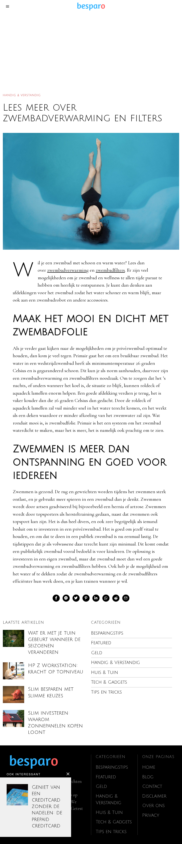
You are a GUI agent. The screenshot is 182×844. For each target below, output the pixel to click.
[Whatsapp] (105, 598)
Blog (148, 777)
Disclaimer (154, 796)
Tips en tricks (106, 692)
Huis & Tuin (104, 672)
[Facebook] (56, 598)
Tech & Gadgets (109, 682)
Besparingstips (107, 633)
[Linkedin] (96, 598)
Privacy (150, 815)
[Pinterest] (86, 598)
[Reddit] (115, 598)
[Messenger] (66, 598)
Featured (101, 643)
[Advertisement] (91, 48)
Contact (152, 786)
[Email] (125, 598)
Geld (96, 652)
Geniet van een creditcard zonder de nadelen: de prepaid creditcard (47, 807)
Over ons (153, 805)
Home (148, 767)
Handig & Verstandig (22, 95)
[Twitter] (76, 598)
